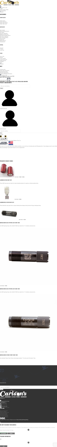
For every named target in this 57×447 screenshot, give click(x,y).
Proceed (11, 433)
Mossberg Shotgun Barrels (5, 35)
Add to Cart (3, 138)
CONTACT (2, 61)
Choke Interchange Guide (4, 412)
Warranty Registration (4, 72)
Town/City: (5, 430)
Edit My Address (3, 433)
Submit (1, 88)
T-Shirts (1, 49)
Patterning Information (4, 415)
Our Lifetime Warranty (4, 416)
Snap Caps (2, 39)
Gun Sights (2, 32)
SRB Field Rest (3, 40)
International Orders (4, 71)
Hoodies (1, 48)
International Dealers (3, 414)
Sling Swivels (2, 38)
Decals (1, 57)
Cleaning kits (2, 41)
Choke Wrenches (3, 21)
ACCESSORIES (3, 10)
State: (8, 430)
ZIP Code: (11, 430)
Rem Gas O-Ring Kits (4, 36)
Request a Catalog (3, 411)
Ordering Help (2, 69)
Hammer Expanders (4, 33)
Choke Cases (2, 20)
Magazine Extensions (4, 34)
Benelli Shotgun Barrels (4, 31)
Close (4, 446)
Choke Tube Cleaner (4, 22)
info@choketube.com (5, 407)
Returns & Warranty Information (6, 73)
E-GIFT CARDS (3, 58)
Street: (1, 430)
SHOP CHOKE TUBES (4, 9)
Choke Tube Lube (3, 23)
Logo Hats (2, 50)
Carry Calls (2, 56)
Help (1, 62)
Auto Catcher (2, 30)
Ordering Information (3, 413)
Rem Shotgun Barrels (4, 37)
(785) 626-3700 (4, 404)
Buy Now (9, 77)
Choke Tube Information (4, 70)
